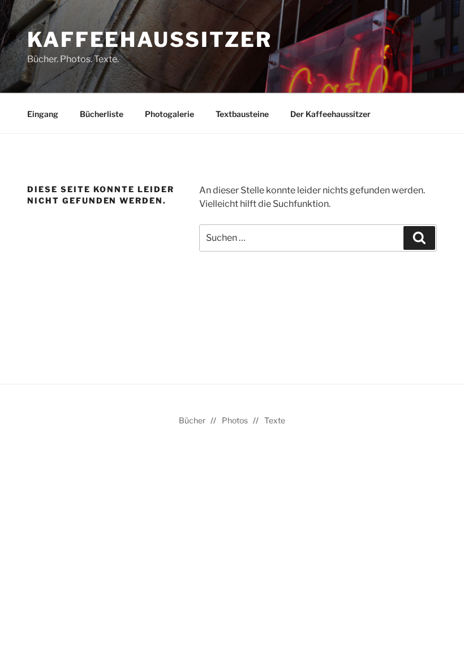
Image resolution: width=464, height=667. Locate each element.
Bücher (192, 420)
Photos (235, 420)
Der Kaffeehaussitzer (330, 114)
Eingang (42, 114)
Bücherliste (101, 114)
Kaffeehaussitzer (149, 39)
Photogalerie (169, 114)
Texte (274, 420)
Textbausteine (242, 114)
